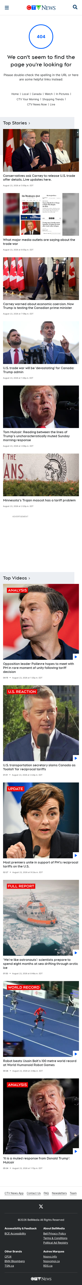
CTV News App (14, 1193)
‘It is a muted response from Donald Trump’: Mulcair (36, 1160)
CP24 (8, 1256)
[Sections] (7, 7)
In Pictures (62, 93)
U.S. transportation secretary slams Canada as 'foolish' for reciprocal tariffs (39, 767)
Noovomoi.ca (51, 1261)
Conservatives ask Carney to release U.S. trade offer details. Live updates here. (39, 178)
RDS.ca (47, 1265)
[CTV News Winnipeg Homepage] (41, 7)
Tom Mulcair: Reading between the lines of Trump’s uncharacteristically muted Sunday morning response (36, 436)
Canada (37, 93)
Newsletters (59, 1193)
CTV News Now (37, 104)
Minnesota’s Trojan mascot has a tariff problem (39, 500)
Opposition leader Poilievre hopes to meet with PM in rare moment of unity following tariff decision (38, 668)
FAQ (46, 1193)
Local (25, 93)
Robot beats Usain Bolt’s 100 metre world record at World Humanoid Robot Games (39, 1063)
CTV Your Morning (28, 99)
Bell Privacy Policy (54, 1233)
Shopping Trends (53, 99)
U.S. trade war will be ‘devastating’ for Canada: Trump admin (38, 370)
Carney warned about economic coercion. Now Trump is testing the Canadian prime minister (38, 306)
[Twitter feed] (41, 1206)
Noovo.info (50, 1256)
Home (15, 93)
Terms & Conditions (55, 1238)
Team (73, 1193)
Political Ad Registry (55, 1242)
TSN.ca (9, 1265)
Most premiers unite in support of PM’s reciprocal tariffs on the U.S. (40, 864)
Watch (49, 93)
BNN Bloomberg (15, 1261)
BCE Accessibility (15, 1233)
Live (52, 104)
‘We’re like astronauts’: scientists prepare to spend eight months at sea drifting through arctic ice (40, 964)
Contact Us (34, 1193)
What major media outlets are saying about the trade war (39, 242)
